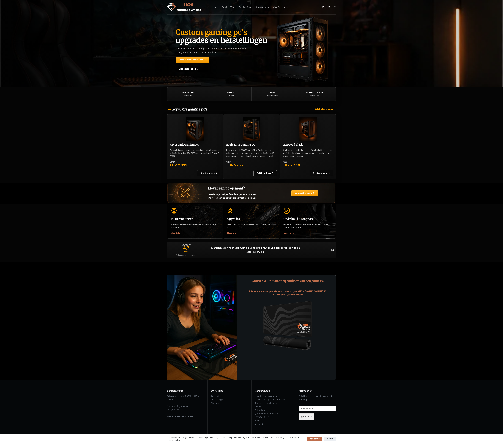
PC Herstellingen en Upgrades (270, 399)
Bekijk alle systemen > (325, 109)
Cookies (259, 406)
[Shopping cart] (335, 7)
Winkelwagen (217, 399)
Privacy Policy (262, 417)
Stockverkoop (262, 7)
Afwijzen (329, 439)
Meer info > (176, 233)
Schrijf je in (306, 416)
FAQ (257, 420)
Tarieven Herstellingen (266, 403)
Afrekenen (216, 403)
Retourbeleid (261, 410)
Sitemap (259, 423)
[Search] (323, 7)
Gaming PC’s (228, 7)
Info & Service (278, 7)
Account (215, 396)
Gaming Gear (245, 7)
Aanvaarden (315, 439)
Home (216, 7)
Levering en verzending (266, 396)
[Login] (329, 7)
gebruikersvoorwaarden (266, 413)
